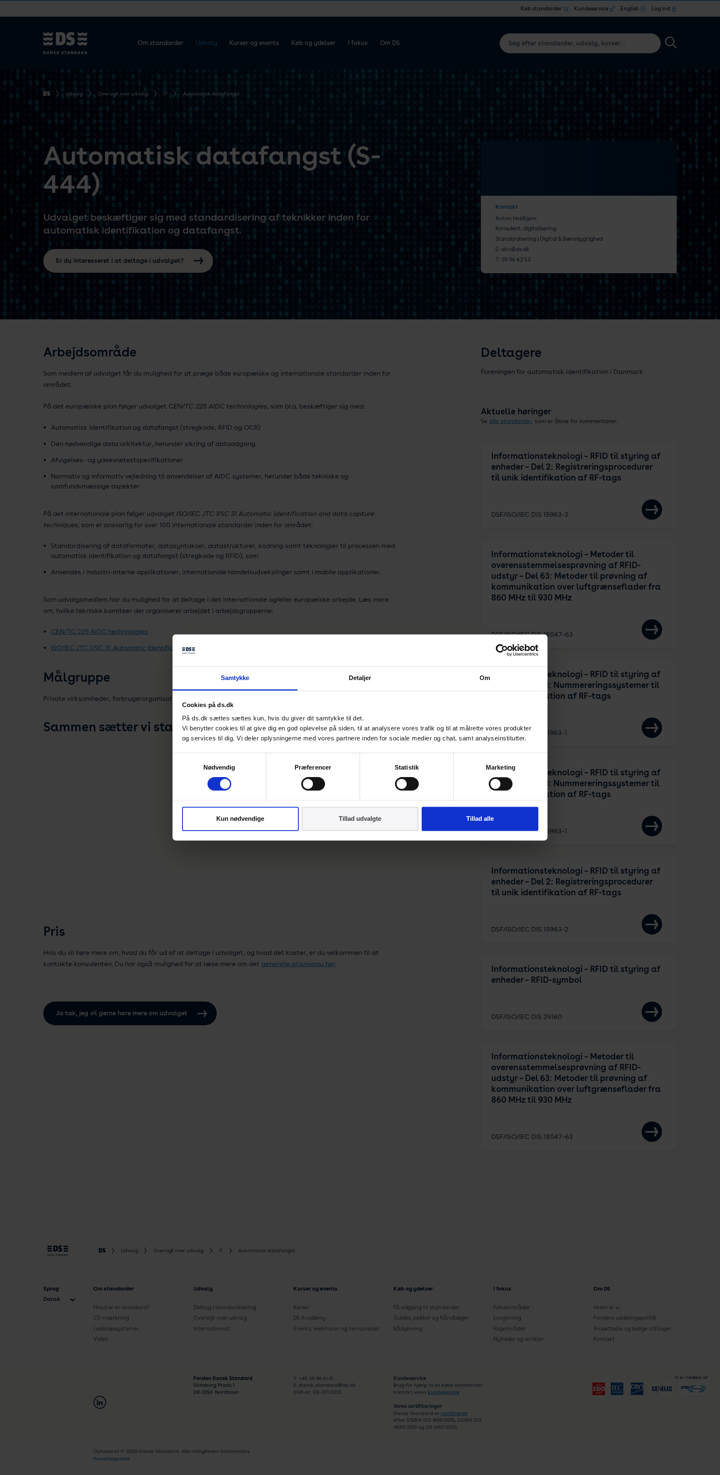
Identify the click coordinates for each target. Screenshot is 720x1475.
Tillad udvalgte (360, 818)
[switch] (313, 784)
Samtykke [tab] (235, 677)
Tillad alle (480, 818)
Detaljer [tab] (360, 677)
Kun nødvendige (240, 818)
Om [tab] (485, 677)
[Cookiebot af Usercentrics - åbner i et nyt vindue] (501, 650)
